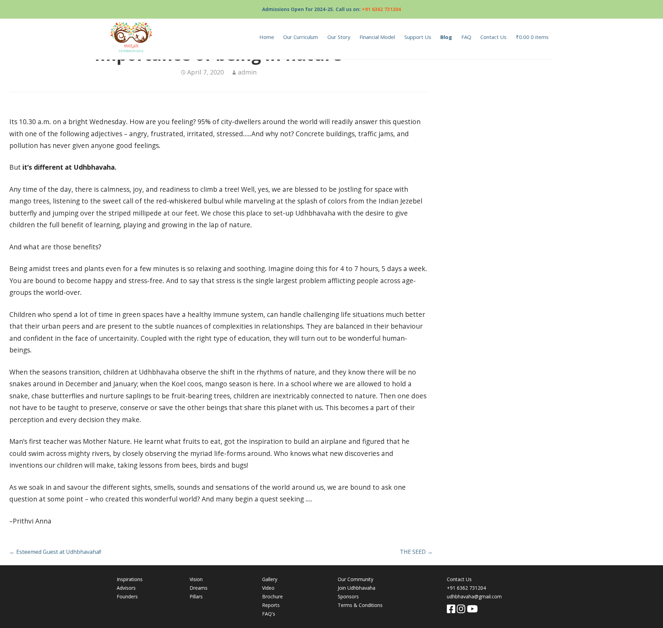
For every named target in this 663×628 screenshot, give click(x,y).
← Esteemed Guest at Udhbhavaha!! (55, 552)
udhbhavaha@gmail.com (474, 596)
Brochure (272, 596)
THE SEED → (416, 552)
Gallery (269, 579)
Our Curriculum (300, 36)
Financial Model (377, 36)
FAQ (466, 36)
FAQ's (268, 613)
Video (268, 588)
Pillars (196, 596)
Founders (127, 596)
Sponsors (348, 596)
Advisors (126, 588)
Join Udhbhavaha (356, 588)
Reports (271, 605)
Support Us (417, 36)
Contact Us (493, 36)
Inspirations (130, 579)
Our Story (338, 36)
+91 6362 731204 (381, 9)
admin (247, 72)
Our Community (355, 579)
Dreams (199, 588)
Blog (446, 36)
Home (266, 36)
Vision (196, 579)
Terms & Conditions (360, 605)
